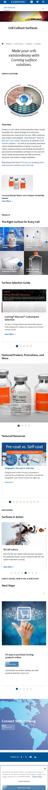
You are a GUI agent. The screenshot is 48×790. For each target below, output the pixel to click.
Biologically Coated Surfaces (33, 246)
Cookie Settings (24, 781)
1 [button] (17, 346)
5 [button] (31, 346)
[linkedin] (35, 757)
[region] (24, 777)
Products (29, 44)
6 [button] (27, 502)
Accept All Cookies (24, 788)
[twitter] (26, 757)
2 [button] (20, 346)
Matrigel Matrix (35, 138)
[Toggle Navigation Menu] (5, 2)
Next (43, 593)
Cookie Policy (37, 776)
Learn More (6, 201)
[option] (24, 315)
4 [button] (27, 346)
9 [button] (38, 502)
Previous (4, 593)
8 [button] (34, 502)
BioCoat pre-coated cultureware (15, 141)
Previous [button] (6, 312)
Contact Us (8, 727)
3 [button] (24, 346)
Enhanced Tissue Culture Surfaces (32, 270)
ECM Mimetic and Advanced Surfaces (9, 270)
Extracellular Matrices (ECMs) (10, 246)
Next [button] (42, 312)
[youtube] (30, 757)
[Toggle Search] (43, 2)
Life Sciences (9, 7)
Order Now (12, 664)
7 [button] (31, 502)
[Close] (45, 768)
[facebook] (21, 757)
